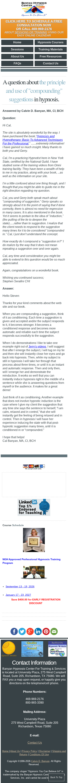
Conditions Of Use (39, 754)
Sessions (17, 49)
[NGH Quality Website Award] (32, 655)
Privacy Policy (29, 751)
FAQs (17, 63)
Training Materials (50, 49)
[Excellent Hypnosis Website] (8, 655)
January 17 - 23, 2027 (18, 594)
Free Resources (51, 56)
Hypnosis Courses (50, 42)
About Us (17, 56)
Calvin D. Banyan (40, 761)
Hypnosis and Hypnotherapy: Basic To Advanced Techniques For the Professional (33, 140)
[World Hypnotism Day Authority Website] (57, 655)
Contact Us (50, 63)
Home (17, 42)
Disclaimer (44, 751)
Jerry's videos (37, 346)
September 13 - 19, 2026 (20, 586)
